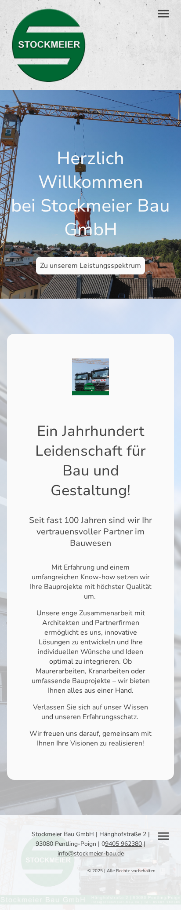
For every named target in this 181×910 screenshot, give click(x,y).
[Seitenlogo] (49, 45)
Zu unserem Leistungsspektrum (90, 265)
